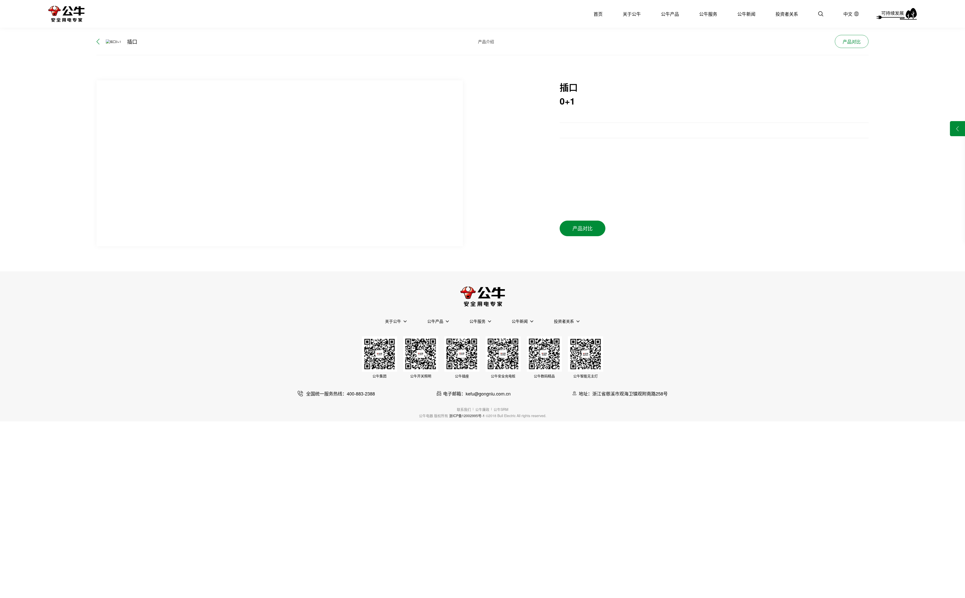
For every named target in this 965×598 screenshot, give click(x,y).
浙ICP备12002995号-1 (467, 415)
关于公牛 (632, 14)
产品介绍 (486, 41)
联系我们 (464, 409)
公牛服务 (708, 14)
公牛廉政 (482, 409)
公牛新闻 (746, 14)
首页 (598, 14)
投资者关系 (787, 14)
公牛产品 (670, 14)
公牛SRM (501, 409)
